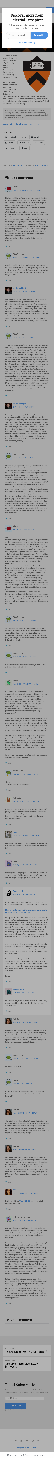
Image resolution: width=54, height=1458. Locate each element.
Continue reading (27, 42)
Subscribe (39, 35)
